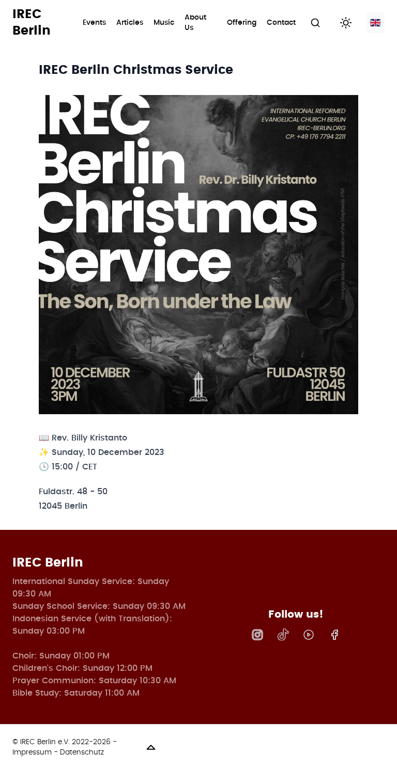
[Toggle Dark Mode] (348, 22)
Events (94, 22)
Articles (129, 22)
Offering (241, 22)
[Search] (318, 22)
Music (164, 22)
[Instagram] (257, 634)
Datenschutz (82, 752)
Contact (281, 22)
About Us (195, 23)
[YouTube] (308, 634)
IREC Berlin (31, 22)
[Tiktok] (283, 634)
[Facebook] (334, 634)
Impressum (32, 752)
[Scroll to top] (263, 747)
